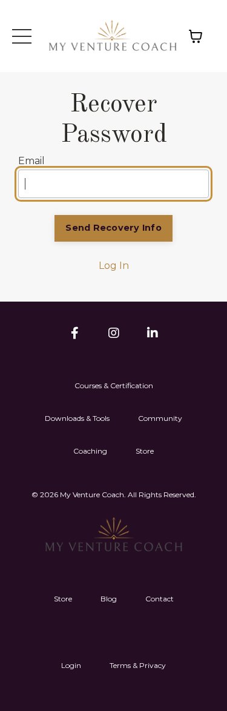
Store (145, 450)
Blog (108, 598)
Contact (159, 598)
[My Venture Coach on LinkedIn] (152, 333)
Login (71, 665)
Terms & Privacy (138, 665)
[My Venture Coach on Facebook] (75, 333)
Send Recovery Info (113, 227)
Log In (114, 265)
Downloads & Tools (77, 418)
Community (160, 418)
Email (31, 161)
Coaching (90, 450)
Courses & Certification (113, 385)
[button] (26, 36)
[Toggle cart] (199, 36)
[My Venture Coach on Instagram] (113, 333)
